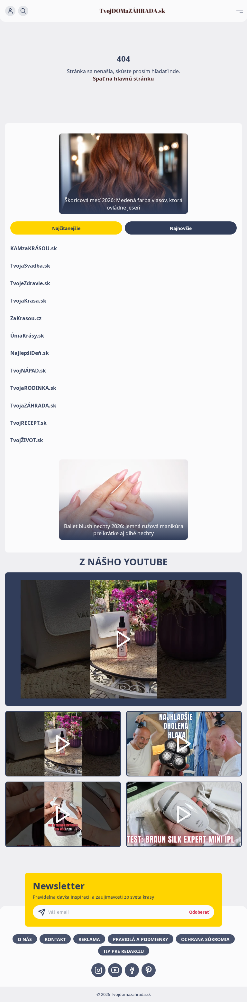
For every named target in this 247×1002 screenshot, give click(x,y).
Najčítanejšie (66, 228)
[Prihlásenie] (10, 11)
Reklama (89, 939)
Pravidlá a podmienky (140, 939)
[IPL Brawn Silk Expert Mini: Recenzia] (184, 814)
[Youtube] (115, 970)
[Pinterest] (149, 970)
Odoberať (199, 912)
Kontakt (55, 939)
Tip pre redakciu (123, 951)
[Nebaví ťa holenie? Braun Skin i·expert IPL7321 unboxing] (63, 814)
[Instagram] (98, 970)
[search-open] (23, 11)
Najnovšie (181, 228)
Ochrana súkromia (205, 939)
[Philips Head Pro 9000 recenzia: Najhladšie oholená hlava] (184, 744)
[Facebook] (132, 970)
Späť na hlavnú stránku (123, 78)
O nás (25, 939)
